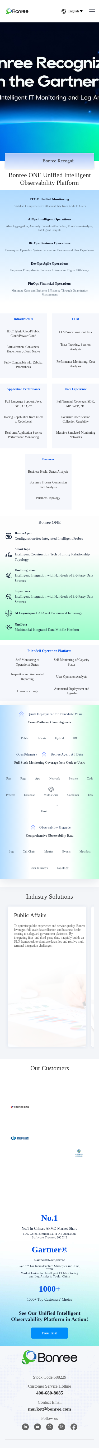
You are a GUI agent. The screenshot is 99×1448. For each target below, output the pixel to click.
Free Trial (49, 1388)
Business (48, 459)
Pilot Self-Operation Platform (49, 651)
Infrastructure (23, 319)
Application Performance (23, 389)
